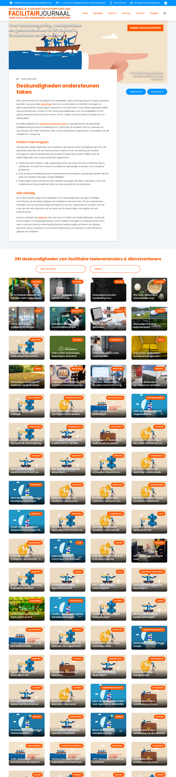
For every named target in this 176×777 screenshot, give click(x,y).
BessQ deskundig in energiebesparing (103, 732)
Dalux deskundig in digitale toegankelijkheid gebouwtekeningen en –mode (149, 414)
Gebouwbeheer (34, 398)
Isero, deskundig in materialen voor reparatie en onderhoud (108, 703)
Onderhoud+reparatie (153, 630)
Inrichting (36, 340)
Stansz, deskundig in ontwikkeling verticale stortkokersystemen (145, 704)
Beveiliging (77, 456)
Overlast (159, 369)
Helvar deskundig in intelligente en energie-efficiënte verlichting (23, 327)
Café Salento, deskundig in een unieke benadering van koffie (147, 443)
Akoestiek (77, 485)
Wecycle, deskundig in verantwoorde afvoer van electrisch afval (24, 472)
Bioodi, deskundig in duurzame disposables (64, 703)
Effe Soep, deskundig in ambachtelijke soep (145, 296)
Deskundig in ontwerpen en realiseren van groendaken (25, 384)
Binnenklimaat (116, 659)
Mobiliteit (77, 311)
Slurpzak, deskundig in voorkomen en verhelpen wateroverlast (146, 385)
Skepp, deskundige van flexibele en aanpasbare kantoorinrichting (64, 501)
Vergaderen (35, 601)
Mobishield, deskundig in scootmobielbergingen (64, 325)
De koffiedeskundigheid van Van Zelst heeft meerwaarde (26, 296)
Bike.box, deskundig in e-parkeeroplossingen (146, 615)
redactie (42, 217)
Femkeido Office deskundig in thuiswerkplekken (26, 732)
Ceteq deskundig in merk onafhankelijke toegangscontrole (106, 356)
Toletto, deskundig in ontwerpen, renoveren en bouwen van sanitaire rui (106, 472)
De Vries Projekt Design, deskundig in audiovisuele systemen (147, 472)
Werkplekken (35, 427)
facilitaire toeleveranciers (52, 123)
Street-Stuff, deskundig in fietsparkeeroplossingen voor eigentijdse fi (26, 530)
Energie (119, 311)
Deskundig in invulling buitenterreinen (144, 325)
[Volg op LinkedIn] (165, 3)
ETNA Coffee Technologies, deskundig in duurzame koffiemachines (66, 356)
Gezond (119, 282)
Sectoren (126, 13)
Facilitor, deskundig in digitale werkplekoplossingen (67, 615)
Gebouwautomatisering (152, 572)
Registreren (135, 91)
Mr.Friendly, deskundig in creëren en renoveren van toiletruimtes (106, 501)
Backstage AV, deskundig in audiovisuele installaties (107, 442)
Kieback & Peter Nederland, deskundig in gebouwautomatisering (147, 588)
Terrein (160, 311)
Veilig (161, 340)
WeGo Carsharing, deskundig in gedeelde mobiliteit (26, 586)
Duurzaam (36, 456)
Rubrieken (98, 13)
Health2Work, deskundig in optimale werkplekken (66, 732)
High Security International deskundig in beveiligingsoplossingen (66, 472)
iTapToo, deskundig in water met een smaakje (67, 296)
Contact (140, 13)
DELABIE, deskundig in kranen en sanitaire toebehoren (148, 499)
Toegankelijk (116, 340)
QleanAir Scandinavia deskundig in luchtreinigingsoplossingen (107, 675)
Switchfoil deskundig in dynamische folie (145, 528)
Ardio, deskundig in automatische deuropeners (25, 760)
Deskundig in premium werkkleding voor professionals (104, 298)
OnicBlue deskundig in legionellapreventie (63, 586)
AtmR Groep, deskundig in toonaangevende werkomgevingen (106, 646)
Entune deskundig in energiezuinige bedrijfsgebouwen (143, 675)
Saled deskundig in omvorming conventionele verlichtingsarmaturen (66, 559)
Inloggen (154, 13)
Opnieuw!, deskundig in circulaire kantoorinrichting (107, 384)
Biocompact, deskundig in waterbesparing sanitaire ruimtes (24, 356)
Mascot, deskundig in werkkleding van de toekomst (149, 732)
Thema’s (112, 13)
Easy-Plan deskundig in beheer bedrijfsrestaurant (24, 703)
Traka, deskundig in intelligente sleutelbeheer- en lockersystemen (26, 559)
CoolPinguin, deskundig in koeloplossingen (106, 615)
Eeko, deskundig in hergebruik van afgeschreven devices (67, 413)
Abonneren (156, 91)
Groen (38, 369)
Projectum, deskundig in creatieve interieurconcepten (67, 384)
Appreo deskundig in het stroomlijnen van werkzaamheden (23, 675)
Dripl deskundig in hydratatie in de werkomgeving (108, 557)
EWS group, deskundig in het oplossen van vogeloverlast (66, 644)
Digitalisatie (117, 427)
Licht (38, 311)
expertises (46, 104)
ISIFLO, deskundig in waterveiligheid (103, 586)
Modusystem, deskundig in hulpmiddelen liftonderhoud (66, 760)
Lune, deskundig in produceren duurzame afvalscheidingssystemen (147, 762)
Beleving (160, 543)
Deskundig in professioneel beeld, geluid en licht (25, 615)
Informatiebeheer (73, 398)
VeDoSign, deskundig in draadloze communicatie (106, 528)
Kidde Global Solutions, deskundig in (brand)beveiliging (105, 414)
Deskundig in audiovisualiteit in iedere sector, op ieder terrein (67, 443)
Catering (36, 282)
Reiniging (118, 456)
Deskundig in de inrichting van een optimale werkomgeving (26, 442)
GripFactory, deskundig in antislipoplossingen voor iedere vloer (147, 356)
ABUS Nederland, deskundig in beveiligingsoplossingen (26, 499)
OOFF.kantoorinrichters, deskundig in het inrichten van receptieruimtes (67, 530)
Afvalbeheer (158, 688)
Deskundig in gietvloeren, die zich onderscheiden (26, 644)
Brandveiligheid (115, 398)
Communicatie (75, 427)
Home (85, 13)
